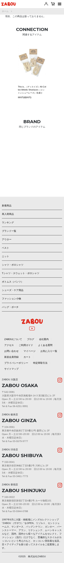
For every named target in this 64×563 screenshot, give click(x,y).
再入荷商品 (8, 214)
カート (27, 357)
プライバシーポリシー (16, 363)
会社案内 (44, 339)
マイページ (29, 351)
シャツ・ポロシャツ (12, 264)
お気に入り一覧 (48, 351)
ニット (5, 256)
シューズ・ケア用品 (12, 290)
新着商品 (6, 205)
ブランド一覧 (9, 231)
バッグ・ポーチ (10, 307)
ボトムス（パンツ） (12, 281)
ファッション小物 (11, 298)
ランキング (8, 222)
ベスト (5, 247)
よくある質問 (45, 345)
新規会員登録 (11, 357)
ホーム (5, 11)
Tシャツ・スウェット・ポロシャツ (20, 273)
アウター (6, 239)
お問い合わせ (11, 351)
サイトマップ (11, 368)
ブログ (30, 339)
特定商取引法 (40, 363)
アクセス (9, 345)
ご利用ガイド (26, 345)
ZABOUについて (13, 339)
